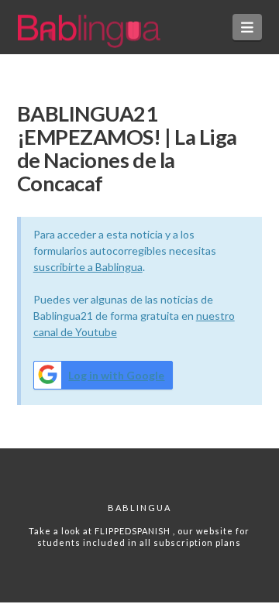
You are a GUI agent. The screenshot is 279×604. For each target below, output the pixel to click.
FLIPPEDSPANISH (134, 531)
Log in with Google (116, 375)
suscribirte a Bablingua (88, 266)
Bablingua (139, 508)
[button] (247, 27)
